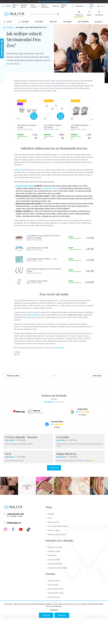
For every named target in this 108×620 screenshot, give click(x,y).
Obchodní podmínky (55, 564)
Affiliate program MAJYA (57, 535)
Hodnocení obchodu (24, 6)
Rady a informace (34, 6)
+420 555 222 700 (15, 514)
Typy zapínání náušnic (56, 589)
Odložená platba (63, 6)
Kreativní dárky (19, 170)
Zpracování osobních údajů (57, 568)
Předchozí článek (13, 376)
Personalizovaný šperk (50, 188)
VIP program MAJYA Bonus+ (58, 526)
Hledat (58, 14)
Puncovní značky (54, 597)
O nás (50, 518)
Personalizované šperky (25, 186)
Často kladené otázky (56, 593)
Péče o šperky (53, 585)
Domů (3, 6)
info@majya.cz (14, 523)
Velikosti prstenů (54, 581)
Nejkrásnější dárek (33, 315)
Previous (16, 119)
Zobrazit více (54, 468)
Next (91, 119)
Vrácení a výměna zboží (45, 6)
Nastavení (54, 610)
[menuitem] (7, 22)
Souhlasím (62, 615)
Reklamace (56, 6)
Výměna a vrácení (54, 551)
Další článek (96, 376)
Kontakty (8, 6)
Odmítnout (46, 615)
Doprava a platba (15, 6)
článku (61, 348)
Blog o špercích (53, 522)
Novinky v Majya (54, 530)
